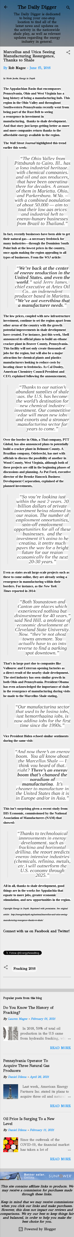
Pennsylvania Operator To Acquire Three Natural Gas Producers (26, 1065)
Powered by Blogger (39, 1229)
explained (18, 376)
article (52, 257)
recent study (51, 808)
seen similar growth (48, 677)
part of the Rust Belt (26, 112)
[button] (68, 53)
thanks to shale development (46, 121)
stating (52, 696)
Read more (60, 1048)
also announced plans (35, 444)
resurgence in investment (23, 116)
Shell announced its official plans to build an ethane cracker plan (36, 339)
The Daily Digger (37, 7)
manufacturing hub (48, 98)
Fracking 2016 (24, 969)
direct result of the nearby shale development (37, 672)
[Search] (68, 8)
